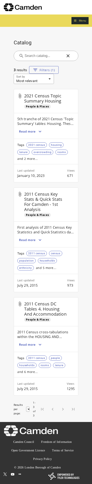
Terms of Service (63, 450)
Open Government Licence (28, 450)
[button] (80, 21)
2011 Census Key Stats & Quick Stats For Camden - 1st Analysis (43, 201)
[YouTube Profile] (12, 474)
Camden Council (23, 442)
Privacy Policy (42, 459)
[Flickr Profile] (20, 474)
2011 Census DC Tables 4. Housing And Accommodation (45, 309)
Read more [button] (27, 131)
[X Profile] (5, 474)
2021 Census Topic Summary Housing (42, 98)
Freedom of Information (56, 442)
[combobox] (43, 56)
